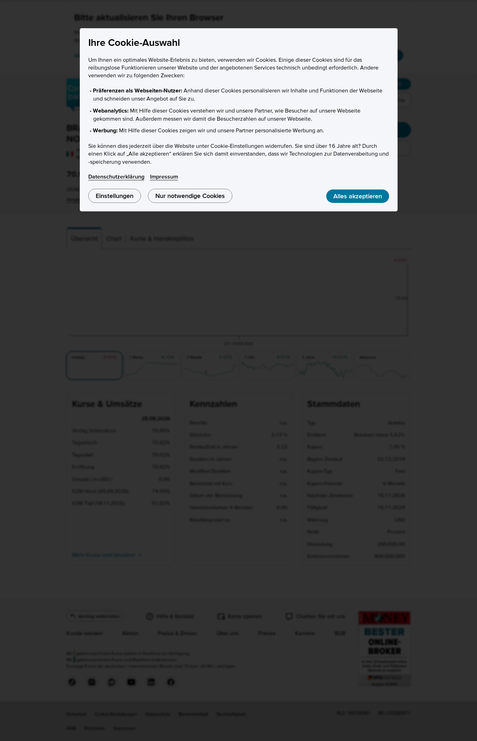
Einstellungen (114, 195)
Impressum (164, 176)
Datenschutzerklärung (116, 176)
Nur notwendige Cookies (190, 195)
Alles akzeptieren (357, 196)
